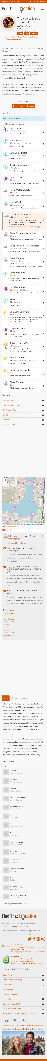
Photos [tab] (14, 698)
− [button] (5, 484)
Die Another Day (9, 410)
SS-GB (6, 630)
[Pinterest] (40, 2)
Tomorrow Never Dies (11, 405)
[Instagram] (43, 2)
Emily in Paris (8, 989)
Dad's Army (7, 975)
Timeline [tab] (23, 698)
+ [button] (5, 480)
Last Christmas (9, 613)
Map (21, 106)
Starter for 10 (9, 635)
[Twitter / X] (37, 2)
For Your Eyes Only (10, 400)
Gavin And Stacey (10, 994)
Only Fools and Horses (12, 1009)
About (30, 2)
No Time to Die (9, 424)
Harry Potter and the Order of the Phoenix (19, 1013)
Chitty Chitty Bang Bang (12, 980)
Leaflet (23, 524)
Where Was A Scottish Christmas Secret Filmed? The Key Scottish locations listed (22, 1027)
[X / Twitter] (30, 939)
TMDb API (26, 904)
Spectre (6, 420)
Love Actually (9, 619)
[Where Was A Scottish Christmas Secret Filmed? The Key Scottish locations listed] (23, 1043)
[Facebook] (34, 2)
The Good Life (8, 984)
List (14, 106)
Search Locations (11, 2)
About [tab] (5, 698)
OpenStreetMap (32, 524)
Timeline (30, 106)
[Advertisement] (23, 452)
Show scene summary (14, 124)
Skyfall (5, 415)
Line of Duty (7, 999)
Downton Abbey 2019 (11, 1004)
